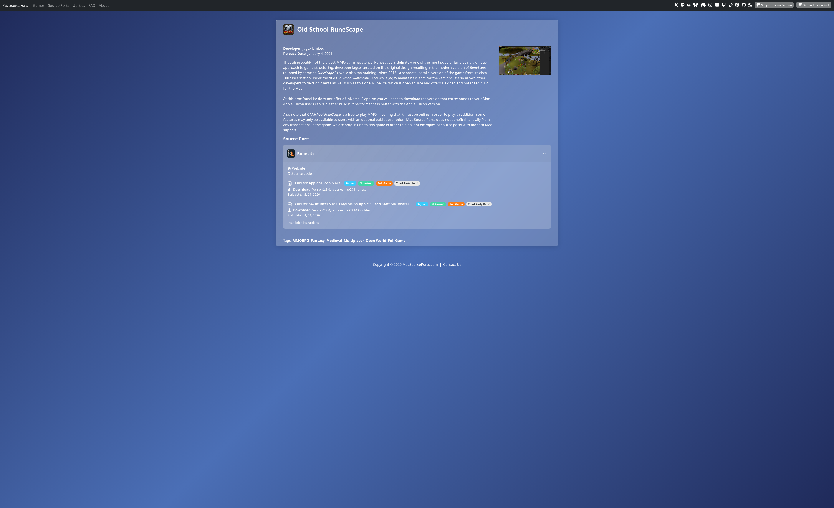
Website (298, 168)
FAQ (92, 5)
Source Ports (58, 5)
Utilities (79, 5)
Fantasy (318, 240)
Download (302, 189)
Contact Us (452, 264)
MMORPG (301, 240)
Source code (301, 173)
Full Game (396, 240)
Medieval (334, 240)
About (104, 5)
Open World (376, 240)
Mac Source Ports (15, 5)
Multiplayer (354, 240)
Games (39, 5)
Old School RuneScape (330, 29)
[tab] (417, 153)
